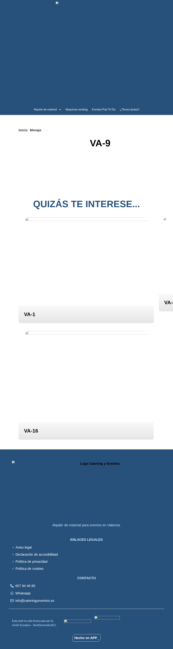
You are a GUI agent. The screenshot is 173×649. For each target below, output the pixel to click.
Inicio (23, 130)
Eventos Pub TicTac (104, 109)
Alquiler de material (45, 109)
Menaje (35, 130)
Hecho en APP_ (86, 638)
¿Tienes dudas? (129, 109)
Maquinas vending (77, 109)
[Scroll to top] (161, 633)
